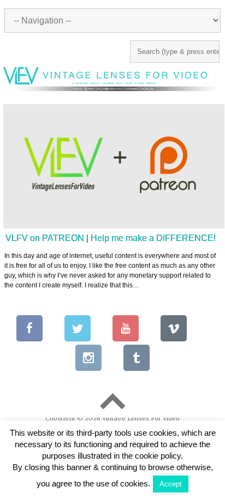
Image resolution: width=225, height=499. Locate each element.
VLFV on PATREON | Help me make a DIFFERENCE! (110, 238)
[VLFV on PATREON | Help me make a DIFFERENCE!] (113, 166)
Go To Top (112, 401)
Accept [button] (170, 484)
